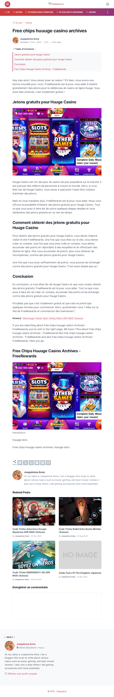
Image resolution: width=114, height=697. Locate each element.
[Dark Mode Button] (107, 4)
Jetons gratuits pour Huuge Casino (32, 54)
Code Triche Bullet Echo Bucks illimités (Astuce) (80, 530)
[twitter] (25, 462)
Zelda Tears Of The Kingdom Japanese (80, 572)
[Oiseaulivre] (57, 4)
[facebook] (19, 462)
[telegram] (36, 462)
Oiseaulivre (62, 691)
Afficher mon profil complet (22, 673)
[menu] (7, 4)
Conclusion (20, 64)
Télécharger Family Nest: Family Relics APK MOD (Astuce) (52, 318)
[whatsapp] (31, 462)
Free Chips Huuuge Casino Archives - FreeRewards (40, 69)
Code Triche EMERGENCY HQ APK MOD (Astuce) (31, 574)
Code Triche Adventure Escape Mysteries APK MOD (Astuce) (30, 530)
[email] (48, 462)
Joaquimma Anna (26, 644)
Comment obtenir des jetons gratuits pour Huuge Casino (43, 59)
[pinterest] (42, 462)
